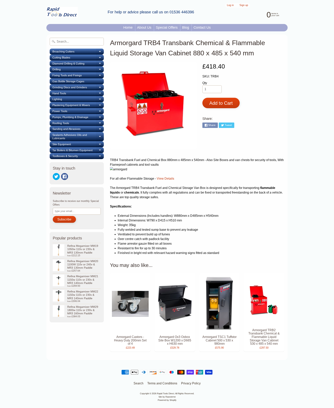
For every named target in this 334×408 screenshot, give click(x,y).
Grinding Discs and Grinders (78, 88)
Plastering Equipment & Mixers (78, 106)
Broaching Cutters (78, 52)
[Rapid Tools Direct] (62, 12)
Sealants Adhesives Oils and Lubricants (78, 136)
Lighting (78, 100)
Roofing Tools (78, 124)
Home (128, 27)
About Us (144, 27)
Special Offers (167, 27)
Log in (230, 5)
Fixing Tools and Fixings (78, 76)
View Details (165, 178)
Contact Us (202, 27)
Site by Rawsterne (167, 397)
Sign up (243, 5)
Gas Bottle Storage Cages (68, 81)
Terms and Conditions (162, 383)
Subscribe (64, 219)
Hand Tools (78, 94)
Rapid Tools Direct (165, 393)
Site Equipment (78, 145)
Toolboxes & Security (78, 156)
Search (138, 383)
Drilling (78, 70)
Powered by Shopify (167, 400)
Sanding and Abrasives (78, 129)
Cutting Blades (78, 58)
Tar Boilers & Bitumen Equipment (78, 151)
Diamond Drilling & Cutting (78, 64)
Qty (204, 83)
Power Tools (78, 112)
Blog (185, 27)
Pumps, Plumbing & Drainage (78, 118)
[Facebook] (64, 176)
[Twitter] (56, 176)
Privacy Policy (191, 383)
